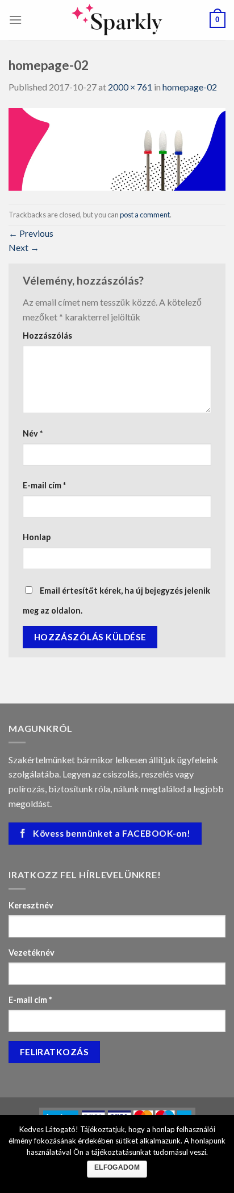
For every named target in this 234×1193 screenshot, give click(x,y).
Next (24, 247)
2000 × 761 (130, 86)
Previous (31, 233)
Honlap (37, 537)
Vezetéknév (32, 952)
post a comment (145, 214)
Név (33, 433)
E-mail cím (44, 485)
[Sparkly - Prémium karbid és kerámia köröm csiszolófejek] (117, 19)
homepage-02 (189, 86)
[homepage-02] (117, 148)
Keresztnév (31, 905)
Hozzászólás (47, 335)
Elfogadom (117, 1167)
